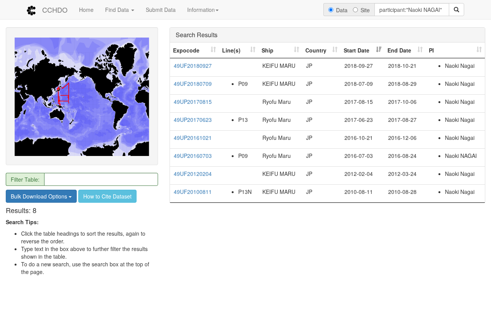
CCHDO (55, 10)
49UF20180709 (193, 83)
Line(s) (231, 50)
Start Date (356, 50)
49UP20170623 (193, 119)
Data (342, 10)
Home (86, 9)
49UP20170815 (193, 101)
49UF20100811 (193, 191)
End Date (399, 50)
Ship (268, 50)
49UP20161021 (193, 137)
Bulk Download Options (40, 196)
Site (365, 10)
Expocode (186, 50)
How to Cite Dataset (107, 196)
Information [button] (201, 9)
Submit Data (161, 9)
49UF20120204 (193, 173)
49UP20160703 (193, 155)
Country (315, 50)
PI (431, 50)
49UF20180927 (193, 65)
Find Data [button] (117, 9)
